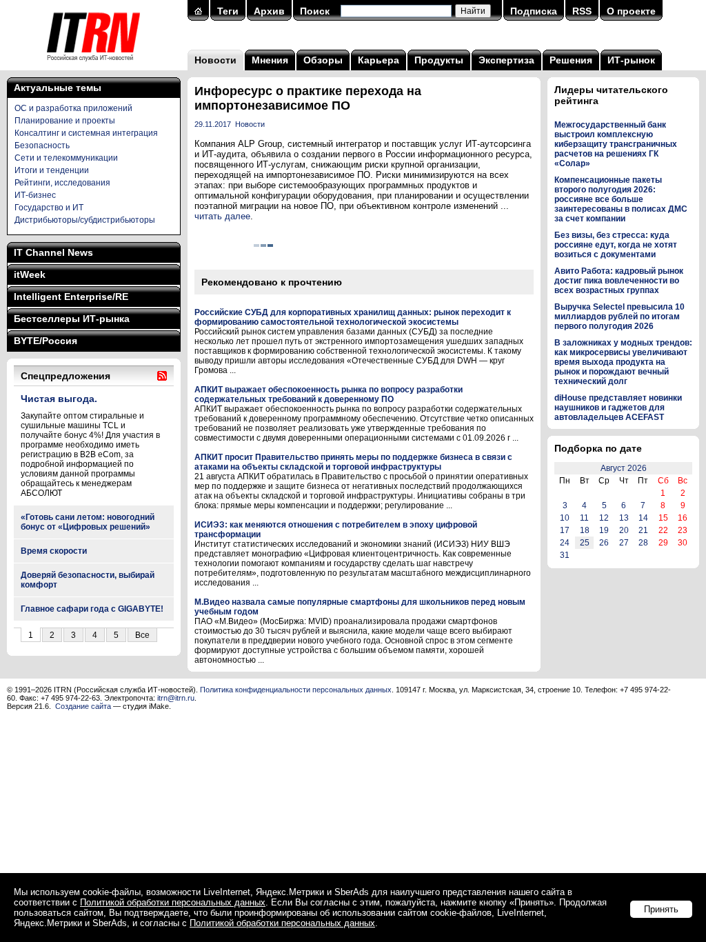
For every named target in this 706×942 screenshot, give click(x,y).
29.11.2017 (212, 124)
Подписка (533, 11)
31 (564, 555)
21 (643, 530)
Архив (269, 11)
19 (604, 530)
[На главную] (93, 65)
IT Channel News (53, 252)
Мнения (270, 60)
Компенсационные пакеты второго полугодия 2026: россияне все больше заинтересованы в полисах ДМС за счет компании (620, 199)
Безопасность (42, 145)
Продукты (438, 60)
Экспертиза (506, 60)
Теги (228, 11)
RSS (582, 11)
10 (564, 518)
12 (604, 518)
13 (624, 518)
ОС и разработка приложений (73, 108)
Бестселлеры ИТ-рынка (72, 318)
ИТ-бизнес (35, 195)
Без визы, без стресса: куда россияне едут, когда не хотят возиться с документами (615, 244)
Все (142, 635)
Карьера (378, 60)
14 (643, 518)
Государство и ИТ (48, 207)
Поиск (315, 11)
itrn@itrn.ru (175, 698)
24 (564, 543)
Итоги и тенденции (51, 170)
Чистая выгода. (59, 398)
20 (624, 530)
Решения (570, 60)
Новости (215, 60)
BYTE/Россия (45, 340)
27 (624, 543)
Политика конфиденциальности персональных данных (296, 689)
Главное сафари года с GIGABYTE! (92, 609)
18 (584, 530)
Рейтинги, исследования (62, 183)
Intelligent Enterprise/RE (71, 296)
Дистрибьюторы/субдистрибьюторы (84, 220)
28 (643, 543)
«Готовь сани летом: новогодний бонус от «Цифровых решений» (87, 522)
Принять (661, 909)
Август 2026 (624, 468)
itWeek (30, 274)
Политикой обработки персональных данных (172, 902)
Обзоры (323, 60)
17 (564, 530)
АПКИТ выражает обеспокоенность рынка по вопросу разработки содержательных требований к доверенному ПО (328, 394)
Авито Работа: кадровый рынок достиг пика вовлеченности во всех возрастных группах (618, 280)
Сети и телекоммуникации (66, 158)
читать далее (222, 216)
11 (584, 518)
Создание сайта (83, 706)
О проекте (631, 11)
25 (584, 543)
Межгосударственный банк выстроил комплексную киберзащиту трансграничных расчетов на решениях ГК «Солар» (615, 144)
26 (604, 543)
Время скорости (54, 551)
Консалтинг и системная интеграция (86, 133)
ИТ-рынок (631, 60)
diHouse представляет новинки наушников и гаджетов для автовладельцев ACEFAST (618, 407)
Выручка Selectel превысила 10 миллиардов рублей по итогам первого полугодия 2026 (619, 316)
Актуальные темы (57, 87)
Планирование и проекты (64, 121)
